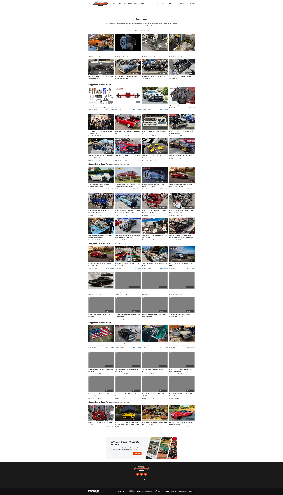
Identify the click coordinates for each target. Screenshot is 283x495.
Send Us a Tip (141, 479)
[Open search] (158, 3)
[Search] (155, 30)
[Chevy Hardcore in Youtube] (145, 474)
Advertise (160, 479)
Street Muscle (137, 268)
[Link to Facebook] (166, 3)
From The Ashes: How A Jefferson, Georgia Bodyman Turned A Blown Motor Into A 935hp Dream (127, 424)
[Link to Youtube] (170, 3)
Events (136, 3)
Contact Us (131, 479)
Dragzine (193, 107)
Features (142, 3)
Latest (113, 3)
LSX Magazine (110, 109)
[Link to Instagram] (162, 3)
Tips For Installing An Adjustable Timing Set (181, 105)
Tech (124, 3)
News (119, 3)
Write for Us (151, 479)
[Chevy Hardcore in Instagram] (137, 474)
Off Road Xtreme (137, 188)
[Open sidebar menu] (89, 3)
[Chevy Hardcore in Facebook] (141, 474)
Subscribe (137, 453)
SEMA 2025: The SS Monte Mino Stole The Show (181, 155)
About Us (122, 479)
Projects (130, 3)
